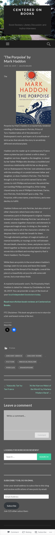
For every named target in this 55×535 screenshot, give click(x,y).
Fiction (12, 348)
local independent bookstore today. (24, 294)
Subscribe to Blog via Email (18, 481)
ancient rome (34, 356)
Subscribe (11, 505)
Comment (42, 435)
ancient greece (14, 356)
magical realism (27, 362)
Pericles (10, 368)
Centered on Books (27, 12)
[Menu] (8, 44)
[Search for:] (27, 456)
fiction (10, 362)
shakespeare (26, 368)
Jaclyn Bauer (25, 66)
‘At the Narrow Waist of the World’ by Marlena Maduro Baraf (40, 389)
